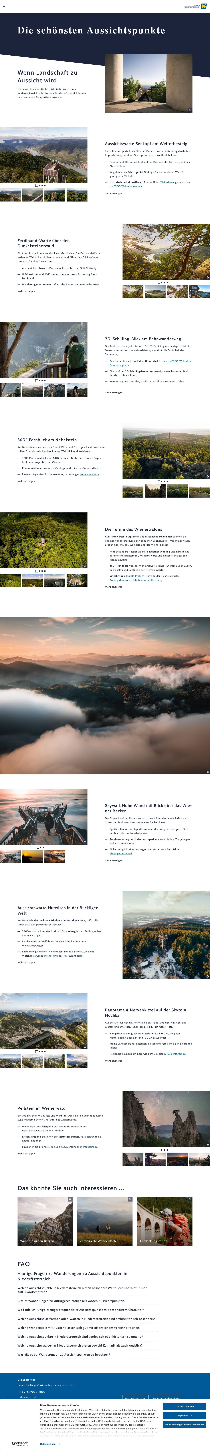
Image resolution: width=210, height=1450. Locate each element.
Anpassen (182, 1415)
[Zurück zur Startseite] (195, 6)
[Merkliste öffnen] (15, 6)
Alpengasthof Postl (121, 853)
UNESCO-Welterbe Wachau (126, 186)
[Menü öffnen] (4, 6)
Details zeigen (47, 1444)
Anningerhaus (118, 580)
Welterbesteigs (169, 182)
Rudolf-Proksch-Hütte (139, 575)
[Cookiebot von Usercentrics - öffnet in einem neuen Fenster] (19, 1444)
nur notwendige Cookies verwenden (184, 1424)
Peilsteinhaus (91, 1146)
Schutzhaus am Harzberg (147, 580)
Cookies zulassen (184, 1406)
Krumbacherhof (43, 955)
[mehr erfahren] (45, 1221)
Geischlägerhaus (176, 1053)
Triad (80, 955)
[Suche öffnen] (18, 6)
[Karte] (11, 6)
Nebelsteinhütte (89, 474)
